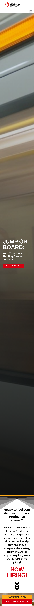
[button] (30, 11)
